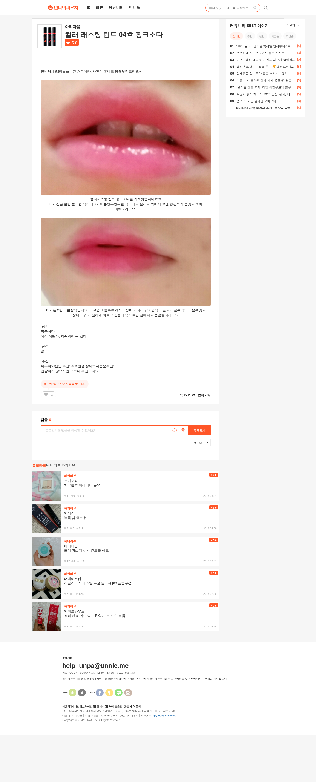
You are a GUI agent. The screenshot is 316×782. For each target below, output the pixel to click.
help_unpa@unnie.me (163, 715)
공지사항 (102, 706)
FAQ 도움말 (115, 706)
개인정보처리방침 (84, 706)
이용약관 (67, 706)
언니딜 (135, 7)
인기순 (198, 442)
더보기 (291, 25)
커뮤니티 (116, 7)
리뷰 (99, 7)
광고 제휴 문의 (132, 706)
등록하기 (199, 430)
